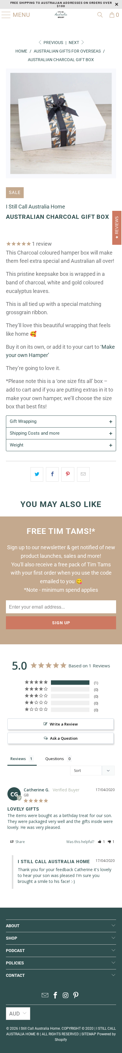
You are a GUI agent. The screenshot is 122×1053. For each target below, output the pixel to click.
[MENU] (4, 15)
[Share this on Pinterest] (67, 474)
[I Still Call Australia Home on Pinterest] (76, 995)
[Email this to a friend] (83, 474)
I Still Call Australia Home (35, 206)
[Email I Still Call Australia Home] (45, 995)
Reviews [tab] (18, 758)
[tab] (61, 421)
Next (74, 42)
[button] (101, 841)
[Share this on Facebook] (52, 474)
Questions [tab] (54, 758)
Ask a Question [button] (64, 738)
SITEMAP (88, 1034)
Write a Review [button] (64, 724)
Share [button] (20, 841)
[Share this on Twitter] (36, 474)
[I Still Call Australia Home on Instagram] (65, 995)
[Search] (100, 15)
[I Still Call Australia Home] (61, 15)
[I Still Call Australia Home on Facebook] (55, 995)
